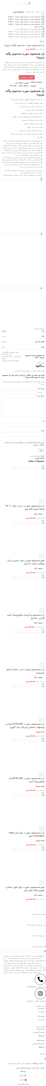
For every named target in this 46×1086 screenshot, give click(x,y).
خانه (43, 12)
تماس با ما (41, 1008)
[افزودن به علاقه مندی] (30, 501)
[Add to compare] (36, 501)
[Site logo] (23, 3)
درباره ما (41, 1011)
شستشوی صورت (18, 12)
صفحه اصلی (40, 1029)
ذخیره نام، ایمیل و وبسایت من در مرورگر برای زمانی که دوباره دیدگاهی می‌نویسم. (24, 444)
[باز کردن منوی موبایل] (43, 3)
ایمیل (42, 430)
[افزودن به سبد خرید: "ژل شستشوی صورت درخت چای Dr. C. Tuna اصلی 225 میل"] (41, 501)
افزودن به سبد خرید (27, 77)
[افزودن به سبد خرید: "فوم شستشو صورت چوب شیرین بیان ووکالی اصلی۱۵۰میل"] (41, 556)
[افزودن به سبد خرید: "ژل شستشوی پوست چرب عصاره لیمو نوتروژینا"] (41, 665)
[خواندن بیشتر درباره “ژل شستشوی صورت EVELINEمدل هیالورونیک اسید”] (41, 774)
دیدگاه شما (40, 396)
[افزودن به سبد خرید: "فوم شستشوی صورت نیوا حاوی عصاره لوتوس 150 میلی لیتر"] (41, 882)
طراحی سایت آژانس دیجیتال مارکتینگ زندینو (30, 1068)
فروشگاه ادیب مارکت (32, 1063)
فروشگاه (41, 1036)
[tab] (33, 86)
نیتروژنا (42, 41)
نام (43, 421)
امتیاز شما (40, 388)
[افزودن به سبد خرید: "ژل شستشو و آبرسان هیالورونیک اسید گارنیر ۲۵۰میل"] (41, 610)
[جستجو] (2, 3)
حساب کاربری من (38, 1032)
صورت (37, 12)
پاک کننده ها (29, 12)
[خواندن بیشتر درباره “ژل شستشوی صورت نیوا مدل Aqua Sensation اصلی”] (41, 828)
